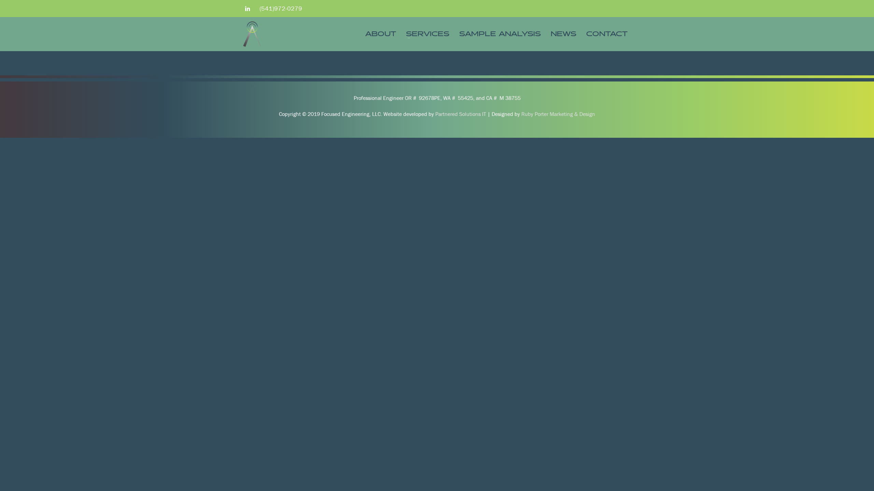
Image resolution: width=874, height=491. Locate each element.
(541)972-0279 (280, 8)
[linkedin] (247, 8)
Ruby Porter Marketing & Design (558, 113)
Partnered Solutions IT (460, 113)
